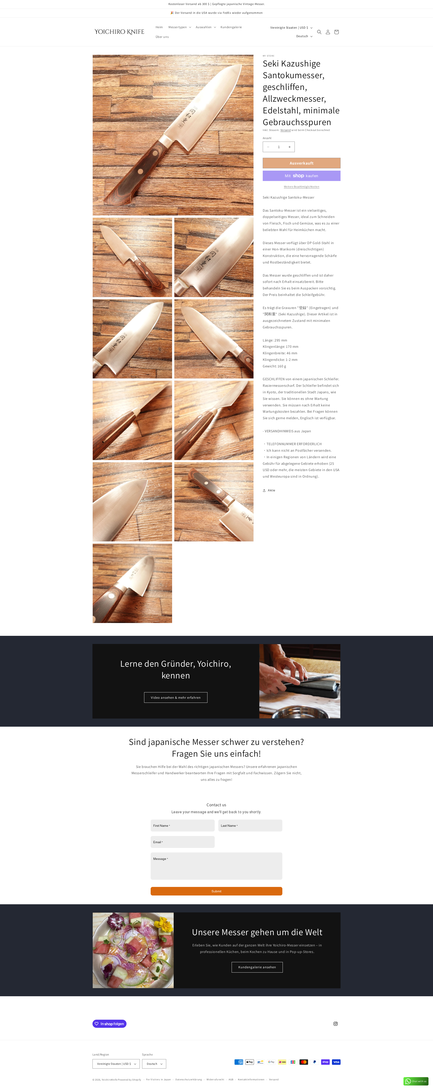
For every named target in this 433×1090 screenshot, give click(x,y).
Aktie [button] (271, 490)
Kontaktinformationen (251, 1079)
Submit (216, 891)
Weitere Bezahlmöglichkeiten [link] (302, 186)
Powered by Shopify (129, 1079)
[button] (179, 27)
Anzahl (267, 138)
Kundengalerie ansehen (257, 967)
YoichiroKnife (109, 1079)
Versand (286, 130)
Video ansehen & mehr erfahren (176, 697)
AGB (231, 1079)
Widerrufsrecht (215, 1079)
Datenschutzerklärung (188, 1079)
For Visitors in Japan (158, 1079)
